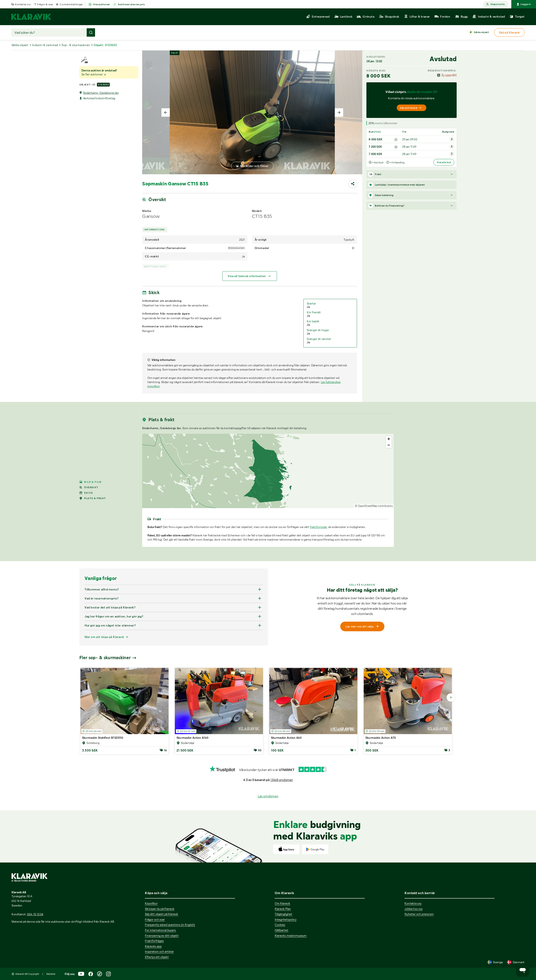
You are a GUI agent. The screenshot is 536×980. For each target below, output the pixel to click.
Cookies (280, 924)
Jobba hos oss (414, 908)
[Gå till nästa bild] (451, 697)
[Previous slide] (165, 112)
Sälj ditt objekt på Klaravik (161, 914)
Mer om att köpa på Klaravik (104, 637)
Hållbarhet (281, 930)
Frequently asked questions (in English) (170, 924)
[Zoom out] (389, 445)
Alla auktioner (101, 4)
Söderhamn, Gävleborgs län (101, 92)
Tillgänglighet (283, 914)
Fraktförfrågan (154, 941)
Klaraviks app (153, 946)
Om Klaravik (282, 903)
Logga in (526, 4)
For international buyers (160, 930)
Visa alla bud (444, 162)
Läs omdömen (268, 796)
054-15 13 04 (35, 914)
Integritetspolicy (285, 919)
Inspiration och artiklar (159, 951)
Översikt (91, 487)
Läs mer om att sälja (359, 626)
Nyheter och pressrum (419, 914)
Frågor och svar (155, 919)
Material (50, 973)
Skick (88, 492)
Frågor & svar (45, 4)
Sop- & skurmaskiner (76, 45)
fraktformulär (318, 527)
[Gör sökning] (91, 32)
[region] (268, 471)
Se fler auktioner (92, 74)
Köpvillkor (151, 903)
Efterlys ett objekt (157, 957)
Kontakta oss (23, 4)
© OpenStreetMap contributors (374, 505)
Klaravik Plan (283, 908)
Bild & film (92, 481)
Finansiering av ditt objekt (162, 935)
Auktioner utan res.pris (131, 4)
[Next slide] (339, 112)
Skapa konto (497, 4)
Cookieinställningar (71, 4)
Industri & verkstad (45, 45)
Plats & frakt (95, 498)
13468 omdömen (281, 780)
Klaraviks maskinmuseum (291, 935)
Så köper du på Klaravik (159, 908)
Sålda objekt (481, 32)
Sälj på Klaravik (408, 107)
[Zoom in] (389, 439)
